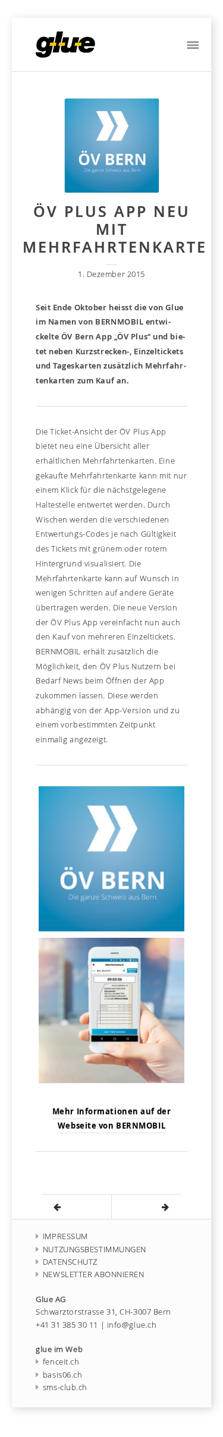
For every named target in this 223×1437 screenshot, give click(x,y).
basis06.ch (62, 1375)
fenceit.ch (61, 1362)
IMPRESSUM (65, 1236)
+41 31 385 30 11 (67, 1325)
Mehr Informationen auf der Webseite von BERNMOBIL (111, 1119)
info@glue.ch (132, 1325)
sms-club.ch (65, 1387)
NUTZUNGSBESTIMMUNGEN (94, 1249)
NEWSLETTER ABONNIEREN (94, 1274)
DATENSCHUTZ (70, 1262)
